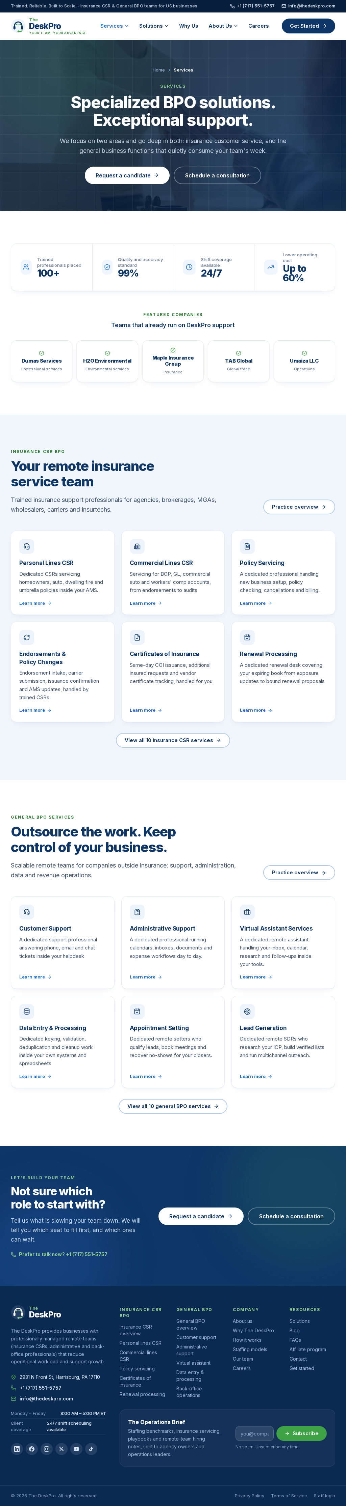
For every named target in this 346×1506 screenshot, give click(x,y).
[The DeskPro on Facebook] (32, 1449)
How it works (247, 1340)
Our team (243, 1359)
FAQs (295, 1340)
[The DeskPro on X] (61, 1449)
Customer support (196, 1337)
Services (111, 26)
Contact (298, 1359)
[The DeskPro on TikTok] (91, 1449)
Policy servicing (137, 1368)
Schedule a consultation (217, 175)
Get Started (304, 26)
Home (159, 70)
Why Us (188, 26)
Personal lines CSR (141, 1343)
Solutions (151, 26)
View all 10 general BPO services (169, 1106)
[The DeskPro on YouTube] (76, 1449)
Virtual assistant (193, 1363)
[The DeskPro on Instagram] (47, 1449)
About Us (220, 26)
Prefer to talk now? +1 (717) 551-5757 (63, 1254)
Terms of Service (289, 1495)
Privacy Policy (249, 1495)
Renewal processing (142, 1394)
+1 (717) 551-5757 (256, 5)
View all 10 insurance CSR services (169, 740)
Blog (295, 1330)
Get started (302, 1368)
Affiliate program (308, 1349)
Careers (258, 26)
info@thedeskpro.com (311, 5)
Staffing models (250, 1349)
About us (242, 1321)
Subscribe (306, 1433)
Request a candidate (123, 175)
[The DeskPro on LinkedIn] (17, 1449)
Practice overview (295, 507)
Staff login (324, 1495)
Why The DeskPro (253, 1330)
